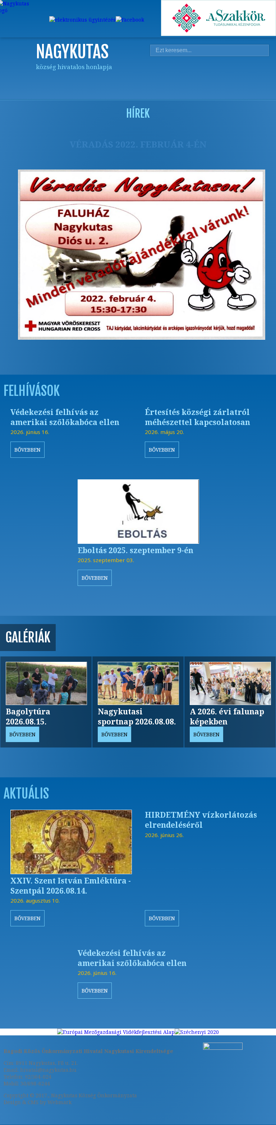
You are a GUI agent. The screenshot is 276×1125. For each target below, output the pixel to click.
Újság (265, 80)
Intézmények (203, 80)
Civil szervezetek (223, 80)
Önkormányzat (160, 80)
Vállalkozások (244, 80)
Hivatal (181, 80)
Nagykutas (139, 80)
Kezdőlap (118, 80)
